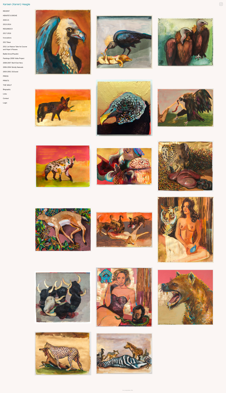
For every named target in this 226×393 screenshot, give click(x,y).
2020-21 (6, 20)
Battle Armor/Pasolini (10, 54)
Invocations (7, 38)
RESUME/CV (8, 29)
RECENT (6, 11)
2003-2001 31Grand (10, 72)
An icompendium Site (128, 390)
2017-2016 (7, 33)
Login (5, 103)
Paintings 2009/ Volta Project (13, 58)
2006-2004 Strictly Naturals (13, 67)
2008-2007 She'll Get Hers (13, 63)
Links (5, 94)
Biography (6, 89)
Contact (6, 98)
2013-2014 (7, 24)
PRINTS (6, 81)
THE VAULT (7, 85)
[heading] (9, 4)
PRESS (5, 76)
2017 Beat (7, 42)
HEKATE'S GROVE (10, 15)
